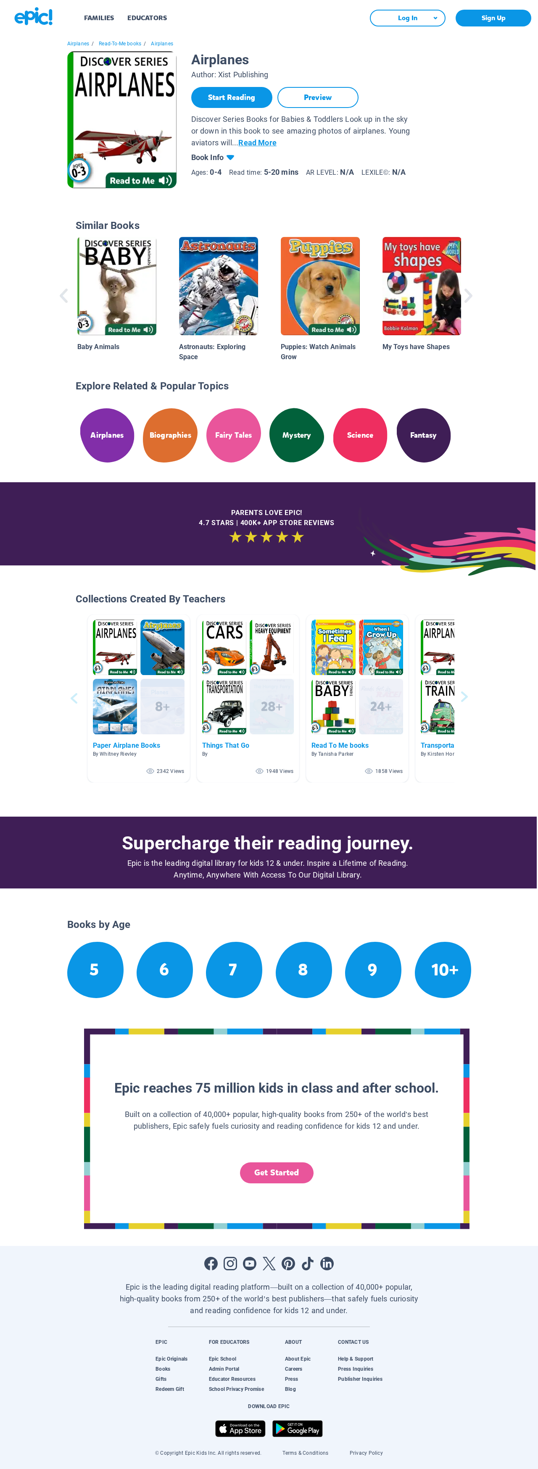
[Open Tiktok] (307, 1263)
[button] (138, 698)
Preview (318, 97)
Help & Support (355, 1359)
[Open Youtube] (249, 1263)
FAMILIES (99, 17)
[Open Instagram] (230, 1263)
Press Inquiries (355, 1369)
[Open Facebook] (211, 1263)
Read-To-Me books (120, 44)
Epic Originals (171, 1359)
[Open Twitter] (269, 1263)
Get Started (276, 1172)
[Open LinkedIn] (327, 1263)
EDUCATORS (147, 17)
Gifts (161, 1379)
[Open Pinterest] (288, 1263)
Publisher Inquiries (360, 1379)
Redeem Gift (170, 1389)
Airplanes (78, 44)
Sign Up (494, 17)
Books (163, 1369)
